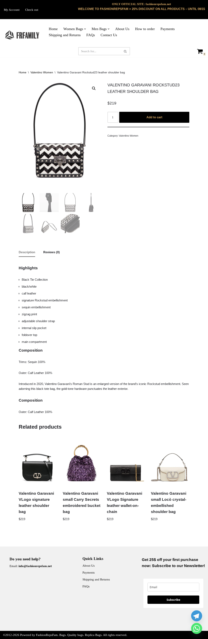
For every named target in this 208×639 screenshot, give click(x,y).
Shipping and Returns (65, 35)
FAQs (90, 35)
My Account (12, 9)
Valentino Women (41, 72)
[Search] (125, 51)
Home (53, 29)
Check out (31, 9)
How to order (145, 29)
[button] (85, 29)
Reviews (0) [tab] (51, 252)
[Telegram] (196, 615)
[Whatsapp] (196, 628)
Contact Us (109, 35)
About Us (122, 29)
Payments (167, 29)
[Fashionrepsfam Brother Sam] (22, 35)
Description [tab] (27, 252)
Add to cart (154, 117)
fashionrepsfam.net (158, 4)
